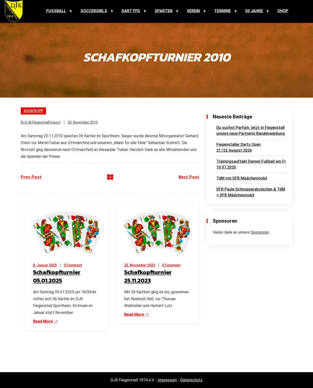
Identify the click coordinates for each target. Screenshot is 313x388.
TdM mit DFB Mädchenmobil (241, 178)
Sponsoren (260, 232)
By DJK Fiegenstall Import (41, 122)
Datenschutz (191, 380)
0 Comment (73, 265)
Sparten (163, 11)
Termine (222, 11)
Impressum (167, 380)
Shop (282, 11)
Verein (193, 11)
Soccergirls (93, 11)
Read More (43, 321)
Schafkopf (33, 111)
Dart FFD (131, 11)
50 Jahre (254, 11)
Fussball (56, 11)
